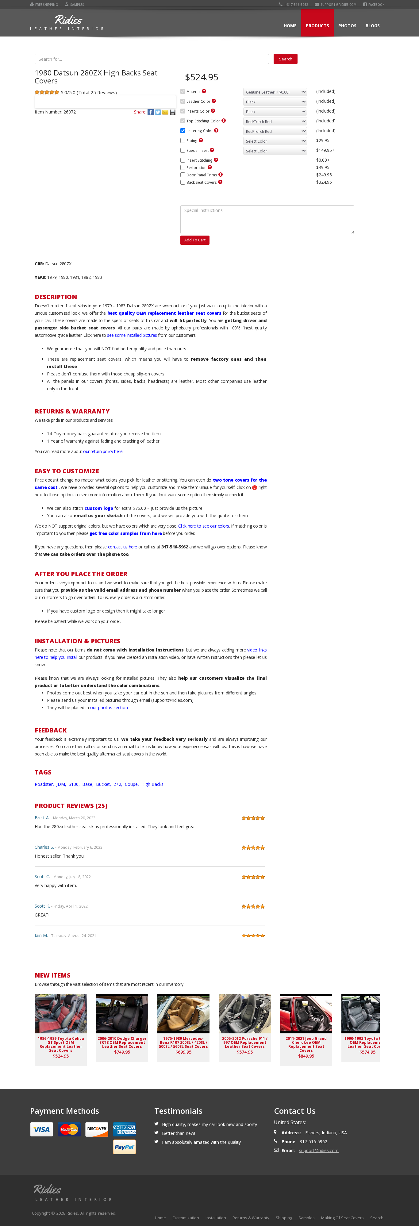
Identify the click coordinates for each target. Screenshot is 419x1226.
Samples (77, 4)
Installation (216, 1217)
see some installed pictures (132, 335)
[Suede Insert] (212, 150)
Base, (88, 784)
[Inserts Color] (213, 111)
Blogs (373, 26)
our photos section (109, 707)
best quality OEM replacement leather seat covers (164, 313)
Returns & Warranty (251, 1217)
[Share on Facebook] (151, 112)
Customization (185, 1217)
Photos (347, 26)
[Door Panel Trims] (220, 174)
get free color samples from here (126, 533)
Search (376, 1217)
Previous (42, 98)
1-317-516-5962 (296, 4)
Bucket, (104, 784)
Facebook (376, 4)
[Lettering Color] (216, 130)
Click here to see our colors (203, 526)
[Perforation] (210, 167)
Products (317, 26)
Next (168, 98)
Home (290, 26)
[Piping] (201, 140)
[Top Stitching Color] (223, 120)
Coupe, (132, 784)
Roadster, (45, 784)
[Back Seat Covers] (220, 182)
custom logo (98, 508)
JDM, (61, 784)
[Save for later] (173, 112)
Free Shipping (46, 4)
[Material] (204, 91)
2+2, (118, 784)
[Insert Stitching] (216, 160)
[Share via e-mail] (166, 112)
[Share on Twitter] (158, 112)
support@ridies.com (338, 4)
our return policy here (102, 451)
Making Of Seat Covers (342, 1217)
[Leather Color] (214, 101)
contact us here (122, 547)
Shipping (284, 1217)
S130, (75, 784)
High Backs (152, 784)
